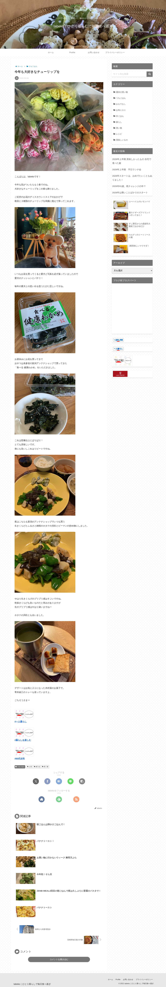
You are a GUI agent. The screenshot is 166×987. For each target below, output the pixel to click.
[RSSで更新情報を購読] (76, 799)
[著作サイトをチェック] (42, 799)
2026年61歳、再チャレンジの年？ (129, 186)
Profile (118, 979)
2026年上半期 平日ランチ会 (126, 169)
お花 (30, 767)
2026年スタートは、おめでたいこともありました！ (132, 178)
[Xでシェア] (36, 781)
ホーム (110, 979)
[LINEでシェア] (70, 781)
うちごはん (21, 767)
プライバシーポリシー (144, 979)
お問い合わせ (128, 979)
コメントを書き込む (59, 959)
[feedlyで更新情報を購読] (59, 799)
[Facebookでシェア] (47, 781)
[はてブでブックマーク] (59, 781)
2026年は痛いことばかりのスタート (130, 192)
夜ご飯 (46, 767)
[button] (82, 781)
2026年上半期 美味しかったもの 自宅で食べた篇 (131, 161)
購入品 (38, 767)
